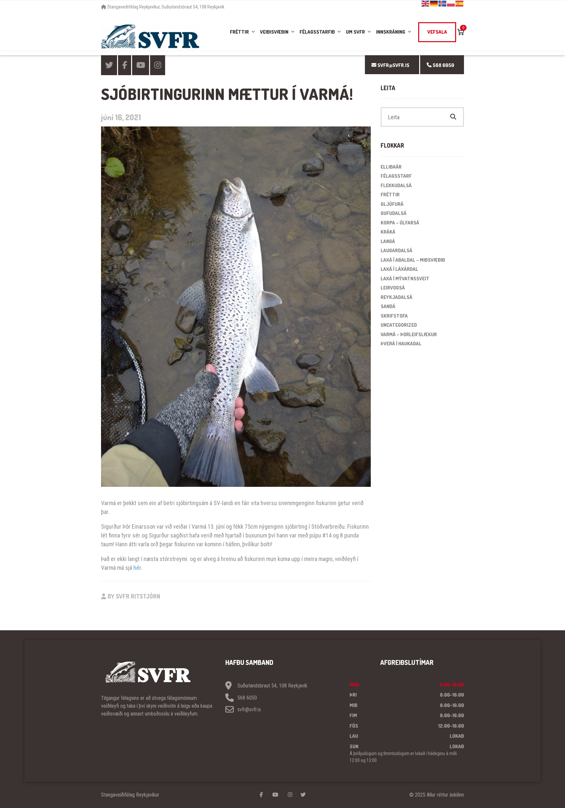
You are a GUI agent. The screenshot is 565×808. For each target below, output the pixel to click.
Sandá (388, 306)
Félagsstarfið (317, 32)
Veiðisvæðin (274, 32)
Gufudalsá (393, 213)
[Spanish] (459, 3)
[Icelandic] (442, 3)
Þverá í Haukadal (401, 343)
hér (137, 567)
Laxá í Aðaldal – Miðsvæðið (413, 260)
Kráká (388, 232)
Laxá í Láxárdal (399, 269)
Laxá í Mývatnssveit (405, 278)
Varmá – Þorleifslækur (409, 334)
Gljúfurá (392, 204)
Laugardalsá (396, 250)
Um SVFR (355, 32)
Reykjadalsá (396, 297)
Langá (388, 241)
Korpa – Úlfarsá (400, 223)
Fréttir (239, 32)
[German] (434, 3)
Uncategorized (399, 325)
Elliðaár (391, 167)
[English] (425, 3)
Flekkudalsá (396, 185)
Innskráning (390, 32)
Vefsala (437, 32)
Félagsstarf (396, 176)
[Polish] (451, 3)
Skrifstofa (394, 316)
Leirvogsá (393, 288)
